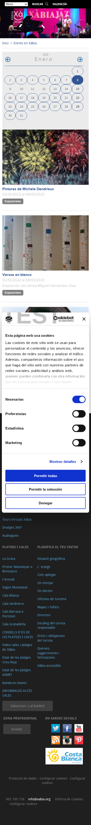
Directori (44, 615)
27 (55, 106)
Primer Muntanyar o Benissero (17, 569)
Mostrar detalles (62, 462)
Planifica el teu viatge (57, 547)
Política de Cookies (69, 799)
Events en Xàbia (25, 43)
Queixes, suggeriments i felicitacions (48, 653)
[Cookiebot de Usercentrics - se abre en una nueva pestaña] (55, 319)
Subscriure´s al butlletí (27, 706)
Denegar (45, 503)
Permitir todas (45, 476)
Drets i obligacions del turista (51, 638)
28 (66, 106)
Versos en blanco (17, 275)
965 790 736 (15, 799)
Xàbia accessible (49, 665)
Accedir (16, 729)
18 (32, 98)
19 (44, 98)
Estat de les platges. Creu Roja (17, 659)
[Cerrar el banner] (84, 319)
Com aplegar (46, 574)
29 (77, 106)
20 (55, 98)
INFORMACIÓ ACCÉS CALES (17, 693)
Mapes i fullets (48, 607)
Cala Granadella (13, 624)
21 (66, 98)
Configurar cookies (54, 778)
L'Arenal (8, 579)
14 (66, 89)
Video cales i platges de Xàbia (17, 647)
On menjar (45, 583)
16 (10, 98)
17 (21, 98)
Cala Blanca (10, 595)
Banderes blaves (14, 683)
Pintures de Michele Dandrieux (28, 189)
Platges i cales (15, 547)
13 (55, 89)
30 (10, 115)
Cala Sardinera (13, 603)
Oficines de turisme (51, 599)
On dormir (45, 590)
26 (44, 106)
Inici (5, 43)
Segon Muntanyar (15, 587)
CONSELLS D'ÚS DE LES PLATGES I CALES (17, 634)
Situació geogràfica (51, 558)
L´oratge (43, 566)
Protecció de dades (23, 778)
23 (10, 106)
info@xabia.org (39, 799)
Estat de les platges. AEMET (17, 672)
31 (21, 115)
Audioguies (10, 535)
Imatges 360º (12, 527)
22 (77, 98)
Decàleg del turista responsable (51, 625)
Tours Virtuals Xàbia (17, 519)
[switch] (79, 413)
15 (77, 89)
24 (21, 106)
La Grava (8, 558)
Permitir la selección (45, 489)
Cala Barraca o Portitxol (12, 613)
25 (32, 106)
